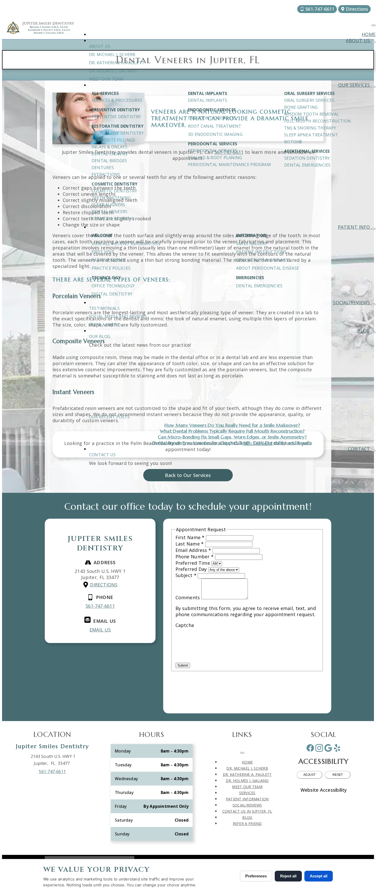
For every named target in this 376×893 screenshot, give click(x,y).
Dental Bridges (109, 161)
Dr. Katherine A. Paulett (117, 63)
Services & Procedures (117, 100)
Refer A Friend (105, 325)
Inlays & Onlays (109, 147)
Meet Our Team (106, 79)
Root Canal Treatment (214, 126)
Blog (364, 331)
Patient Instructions (261, 252)
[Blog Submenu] (373, 332)
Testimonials (104, 308)
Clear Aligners (108, 205)
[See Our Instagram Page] (319, 748)
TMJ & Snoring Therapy (310, 128)
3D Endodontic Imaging (215, 134)
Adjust (309, 775)
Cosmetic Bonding (113, 218)
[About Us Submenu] (373, 42)
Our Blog (99, 336)
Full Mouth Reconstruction (317, 121)
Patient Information (247, 799)
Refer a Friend (247, 823)
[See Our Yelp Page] (337, 748)
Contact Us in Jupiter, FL (247, 811)
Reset (338, 775)
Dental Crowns (109, 154)
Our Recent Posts (109, 417)
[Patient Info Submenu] (373, 229)
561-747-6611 (52, 771)
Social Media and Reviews (118, 316)
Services (247, 792)
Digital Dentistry (112, 294)
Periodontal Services (212, 151)
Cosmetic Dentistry (114, 191)
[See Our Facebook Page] (310, 748)
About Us (358, 40)
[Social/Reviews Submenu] (373, 304)
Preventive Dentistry (116, 116)
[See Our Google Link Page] (328, 748)
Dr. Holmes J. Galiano (113, 71)
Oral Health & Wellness (263, 260)
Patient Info (354, 227)
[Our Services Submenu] (373, 87)
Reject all (288, 876)
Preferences (256, 876)
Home (368, 34)
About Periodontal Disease (267, 268)
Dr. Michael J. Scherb (112, 54)
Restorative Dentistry (118, 133)
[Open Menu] (373, 25)
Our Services (354, 85)
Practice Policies (111, 268)
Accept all (318, 876)
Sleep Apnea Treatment (311, 135)
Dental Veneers (109, 211)
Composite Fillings (113, 140)
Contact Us (102, 455)
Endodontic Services (212, 118)
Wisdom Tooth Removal (311, 114)
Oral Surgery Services (309, 100)
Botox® (293, 142)
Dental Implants (207, 100)
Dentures (103, 167)
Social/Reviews (352, 302)
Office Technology (113, 286)
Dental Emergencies (307, 165)
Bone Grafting (301, 107)
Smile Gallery (251, 243)
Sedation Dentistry (307, 158)
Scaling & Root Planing (215, 157)
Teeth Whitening (111, 198)
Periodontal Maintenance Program (229, 164)
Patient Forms (108, 260)
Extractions (106, 174)
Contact (359, 449)
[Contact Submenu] (373, 450)
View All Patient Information (126, 243)
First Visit (103, 252)
